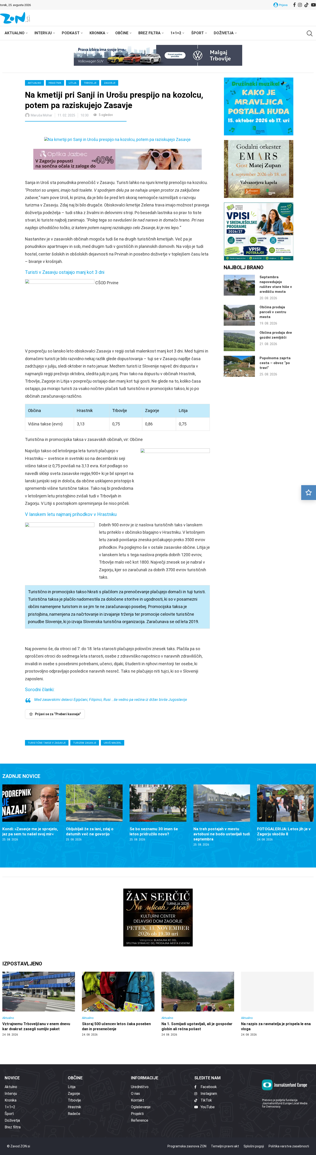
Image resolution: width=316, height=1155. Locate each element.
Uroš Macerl (112, 742)
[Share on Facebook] (49, 130)
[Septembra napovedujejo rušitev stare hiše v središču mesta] (239, 285)
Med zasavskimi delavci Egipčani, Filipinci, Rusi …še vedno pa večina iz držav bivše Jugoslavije (110, 699)
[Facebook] (294, 4)
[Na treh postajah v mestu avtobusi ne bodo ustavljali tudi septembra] (221, 815)
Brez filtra (149, 33)
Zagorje (109, 82)
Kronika (97, 33)
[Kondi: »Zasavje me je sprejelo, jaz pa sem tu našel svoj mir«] (30, 813)
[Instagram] (300, 4)
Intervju (43, 33)
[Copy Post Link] (59, 130)
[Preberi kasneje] (308, 492)
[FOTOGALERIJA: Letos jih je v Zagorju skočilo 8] (285, 813)
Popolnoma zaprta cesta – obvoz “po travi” (275, 363)
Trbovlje (90, 82)
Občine (121, 33)
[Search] (309, 33)
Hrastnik (55, 82)
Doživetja (224, 33)
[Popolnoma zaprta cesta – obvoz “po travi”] (239, 366)
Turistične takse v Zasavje (47, 742)
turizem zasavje (84, 742)
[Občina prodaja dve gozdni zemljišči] (239, 340)
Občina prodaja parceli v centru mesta (273, 312)
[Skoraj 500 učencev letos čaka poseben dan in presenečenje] (118, 1004)
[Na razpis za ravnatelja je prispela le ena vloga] (277, 1004)
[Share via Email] (69, 130)
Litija (72, 82)
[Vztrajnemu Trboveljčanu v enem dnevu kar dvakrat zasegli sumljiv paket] (38, 1004)
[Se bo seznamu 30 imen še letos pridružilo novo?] (158, 813)
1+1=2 (175, 33)
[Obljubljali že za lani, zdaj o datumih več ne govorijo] (94, 813)
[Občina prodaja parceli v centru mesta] (239, 315)
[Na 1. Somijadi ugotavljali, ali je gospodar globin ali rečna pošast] (197, 1004)
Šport (197, 33)
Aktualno (15, 33)
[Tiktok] (306, 4)
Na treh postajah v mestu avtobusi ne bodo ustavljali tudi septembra (221, 834)
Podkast (71, 33)
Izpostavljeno (22, 964)
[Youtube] (313, 4)
